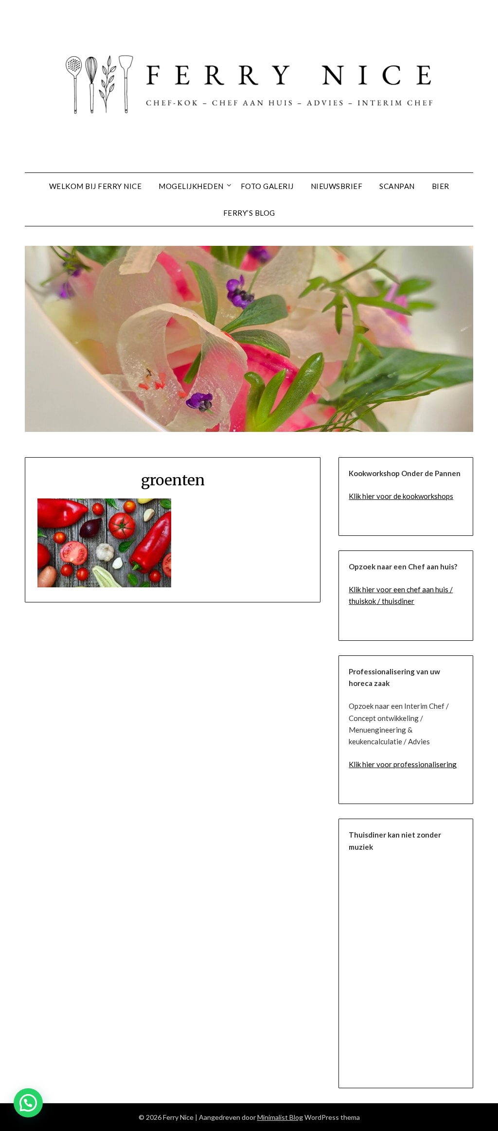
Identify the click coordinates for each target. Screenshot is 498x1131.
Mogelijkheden (191, 186)
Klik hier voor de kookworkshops (401, 496)
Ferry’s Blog (249, 212)
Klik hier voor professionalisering (403, 764)
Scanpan (397, 186)
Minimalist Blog (280, 1117)
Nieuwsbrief (337, 186)
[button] (28, 1102)
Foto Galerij (267, 186)
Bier (440, 186)
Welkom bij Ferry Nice (95, 186)
